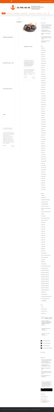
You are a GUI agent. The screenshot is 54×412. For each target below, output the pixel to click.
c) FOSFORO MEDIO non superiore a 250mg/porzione (29, 63)
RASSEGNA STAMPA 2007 (45, 272)
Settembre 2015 (43, 104)
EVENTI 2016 (43, 242)
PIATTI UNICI (43, 250)
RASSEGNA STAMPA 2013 (45, 279)
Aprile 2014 (43, 128)
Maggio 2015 (43, 113)
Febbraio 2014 (43, 130)
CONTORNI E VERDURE (44, 204)
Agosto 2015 (43, 106)
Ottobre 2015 (43, 102)
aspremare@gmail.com (48, 1)
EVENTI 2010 (43, 229)
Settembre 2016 (43, 82)
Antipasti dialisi (43, 197)
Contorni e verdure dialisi (45, 206)
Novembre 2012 (43, 139)
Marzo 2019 (43, 56)
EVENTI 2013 (43, 235)
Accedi (42, 306)
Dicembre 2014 (43, 124)
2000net (33, 409)
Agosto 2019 (43, 52)
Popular (42, 318)
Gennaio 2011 (43, 154)
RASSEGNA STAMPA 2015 (45, 283)
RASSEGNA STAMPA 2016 (45, 285)
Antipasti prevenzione (44, 201)
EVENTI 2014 (43, 237)
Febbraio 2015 (43, 119)
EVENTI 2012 (43, 233)
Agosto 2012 (43, 141)
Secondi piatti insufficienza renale (46, 296)
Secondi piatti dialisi (44, 294)
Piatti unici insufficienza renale (45, 255)
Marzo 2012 (43, 143)
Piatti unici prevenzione (44, 257)
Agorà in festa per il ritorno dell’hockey (45, 334)
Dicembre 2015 (43, 98)
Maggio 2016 (43, 89)
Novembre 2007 (43, 169)
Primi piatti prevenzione (44, 268)
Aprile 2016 (43, 91)
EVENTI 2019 (43, 248)
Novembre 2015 (43, 100)
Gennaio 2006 (43, 189)
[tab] (46, 341)
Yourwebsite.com (44, 402)
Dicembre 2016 (43, 76)
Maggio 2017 (43, 69)
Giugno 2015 (43, 111)
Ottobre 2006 (43, 176)
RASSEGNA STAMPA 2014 (45, 281)
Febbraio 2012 (43, 145)
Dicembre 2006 (43, 174)
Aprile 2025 (43, 48)
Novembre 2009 (43, 161)
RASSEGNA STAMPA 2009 (45, 274)
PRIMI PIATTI (43, 261)
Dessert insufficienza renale (45, 218)
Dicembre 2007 (43, 167)
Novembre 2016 (43, 78)
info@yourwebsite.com (46, 401)
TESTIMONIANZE (44, 300)
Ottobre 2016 (43, 80)
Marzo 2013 (43, 137)
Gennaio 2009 (43, 165)
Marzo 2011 (43, 152)
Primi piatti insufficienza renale (45, 266)
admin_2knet (26, 60)
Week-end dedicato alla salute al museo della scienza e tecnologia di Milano (46, 37)
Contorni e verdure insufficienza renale (46, 209)
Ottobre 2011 (43, 148)
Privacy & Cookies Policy (24, 409)
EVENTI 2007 (43, 224)
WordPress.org (43, 313)
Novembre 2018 (43, 63)
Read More (4, 145)
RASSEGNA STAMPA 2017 (45, 287)
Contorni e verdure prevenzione (46, 211)
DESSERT (42, 213)
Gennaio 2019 (43, 61)
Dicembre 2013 (43, 132)
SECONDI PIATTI (43, 292)
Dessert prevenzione (44, 220)
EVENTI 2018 (43, 246)
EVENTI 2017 (43, 244)
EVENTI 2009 (43, 226)
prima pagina (43, 259)
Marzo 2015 (43, 117)
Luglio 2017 (43, 67)
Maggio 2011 (43, 150)
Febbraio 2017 (43, 74)
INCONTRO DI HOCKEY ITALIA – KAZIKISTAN (46, 329)
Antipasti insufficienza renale (45, 199)
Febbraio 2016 (43, 95)
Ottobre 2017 (43, 65)
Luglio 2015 (43, 108)
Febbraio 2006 (43, 187)
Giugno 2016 (43, 87)
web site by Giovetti (37, 409)
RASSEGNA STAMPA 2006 (45, 270)
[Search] (48, 13)
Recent (46, 318)
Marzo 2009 (43, 163)
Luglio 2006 (43, 178)
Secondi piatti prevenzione (45, 298)
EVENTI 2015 (43, 239)
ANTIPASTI (43, 195)
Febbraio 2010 (43, 156)
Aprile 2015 (43, 115)
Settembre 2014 (43, 126)
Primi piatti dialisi (43, 263)
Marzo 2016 (43, 93)
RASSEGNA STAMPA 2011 (45, 276)
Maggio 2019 (43, 54)
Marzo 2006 (43, 185)
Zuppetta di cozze (28, 46)
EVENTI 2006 (43, 222)
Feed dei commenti (44, 311)
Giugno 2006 (43, 180)
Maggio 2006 (43, 182)
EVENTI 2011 (43, 231)
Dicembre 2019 (43, 50)
